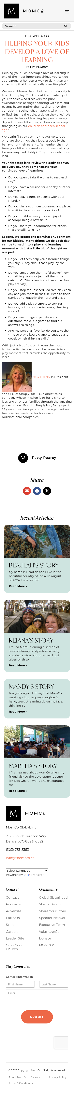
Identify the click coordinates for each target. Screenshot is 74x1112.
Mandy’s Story (31, 686)
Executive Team (52, 925)
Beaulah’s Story (34, 565)
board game (38, 334)
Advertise (14, 911)
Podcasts (13, 904)
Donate (45, 938)
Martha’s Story (33, 766)
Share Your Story (52, 911)
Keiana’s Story (31, 640)
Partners (13, 918)
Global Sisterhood (53, 897)
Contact (12, 897)
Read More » (18, 586)
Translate (37, 875)
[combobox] (31, 26)
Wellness (41, 36)
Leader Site (15, 938)
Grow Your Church (14, 947)
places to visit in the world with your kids (39, 208)
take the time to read (45, 177)
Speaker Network (53, 918)
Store (10, 925)
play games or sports (35, 197)
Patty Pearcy (41, 377)
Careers (12, 932)
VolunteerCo (49, 932)
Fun (28, 36)
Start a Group (50, 904)
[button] (67, 11)
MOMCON (47, 945)
